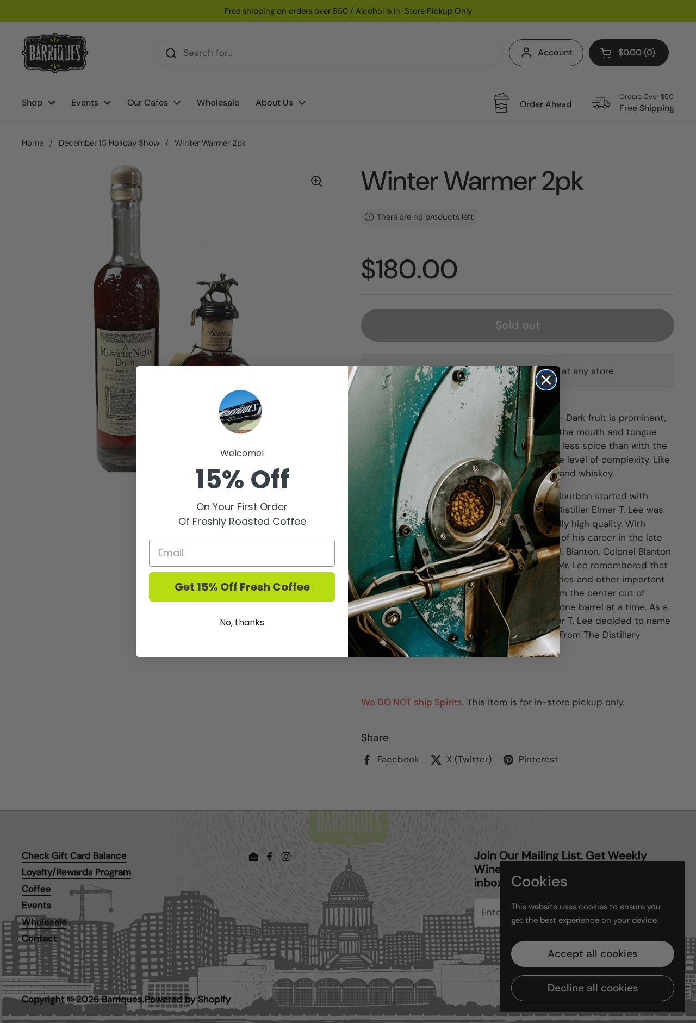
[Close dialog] (546, 379)
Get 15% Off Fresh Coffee (242, 586)
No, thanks (242, 622)
